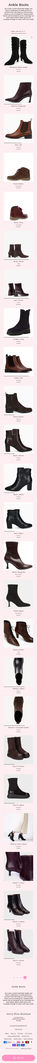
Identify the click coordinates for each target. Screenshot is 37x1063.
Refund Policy (8, 1038)
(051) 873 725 (18, 1029)
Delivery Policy (18, 1038)
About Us (13, 1033)
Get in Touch (28, 1033)
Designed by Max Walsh (26, 1048)
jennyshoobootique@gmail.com (18, 1025)
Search (7, 1033)
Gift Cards (20, 1033)
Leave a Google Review (14, 1036)
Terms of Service (28, 1038)
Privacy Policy (25, 1036)
